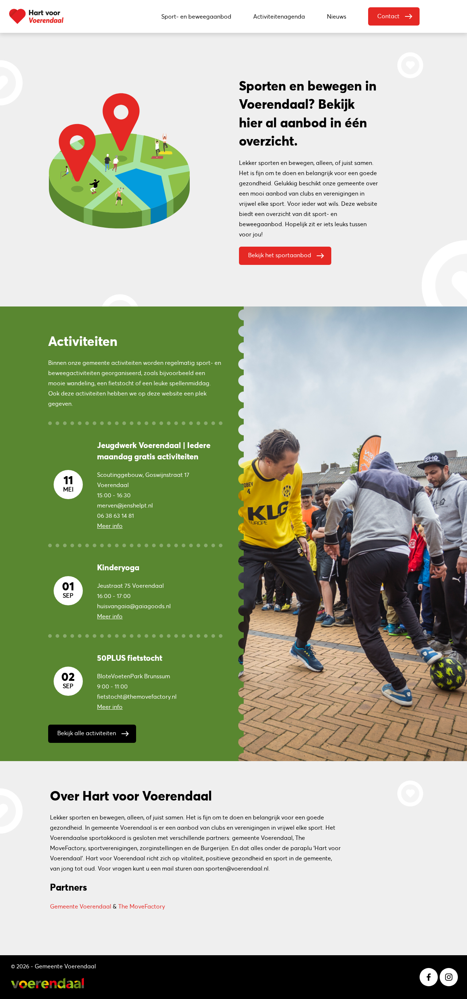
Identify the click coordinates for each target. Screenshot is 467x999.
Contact (395, 16)
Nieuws (336, 16)
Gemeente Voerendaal (80, 906)
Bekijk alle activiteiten (93, 733)
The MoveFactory (141, 906)
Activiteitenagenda (279, 16)
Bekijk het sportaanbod (286, 255)
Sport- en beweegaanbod (196, 16)
